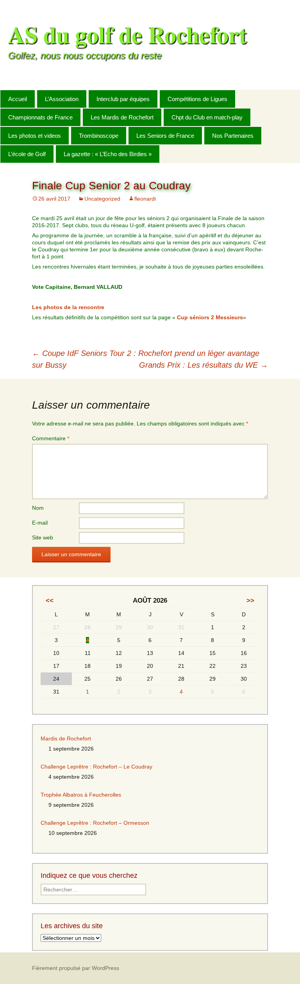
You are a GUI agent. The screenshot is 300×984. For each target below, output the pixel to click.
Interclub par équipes (123, 99)
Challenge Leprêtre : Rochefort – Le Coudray (96, 766)
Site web (42, 537)
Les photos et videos (34, 135)
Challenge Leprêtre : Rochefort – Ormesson (95, 823)
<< (50, 600)
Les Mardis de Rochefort (122, 117)
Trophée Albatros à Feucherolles (81, 795)
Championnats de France (40, 117)
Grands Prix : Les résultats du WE (203, 365)
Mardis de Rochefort (66, 738)
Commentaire (50, 438)
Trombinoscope (98, 135)
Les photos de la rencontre (68, 307)
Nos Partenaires (233, 135)
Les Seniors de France (165, 135)
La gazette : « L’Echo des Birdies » (108, 154)
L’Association (62, 99)
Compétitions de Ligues (197, 99)
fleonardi (145, 199)
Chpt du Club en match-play (207, 117)
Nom (38, 508)
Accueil (17, 99)
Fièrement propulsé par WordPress (75, 968)
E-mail (40, 523)
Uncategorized (102, 199)
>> (250, 600)
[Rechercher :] (285, 98)
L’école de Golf (27, 154)
